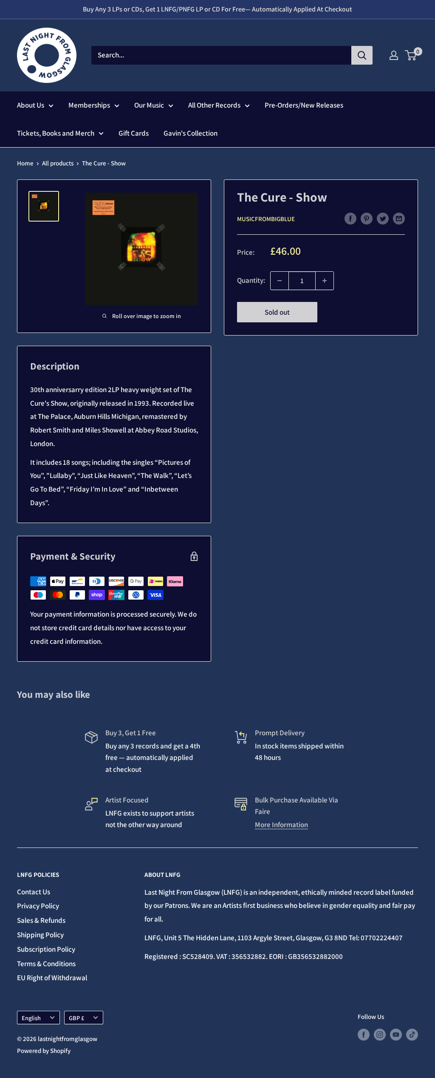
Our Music (149, 105)
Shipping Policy (40, 934)
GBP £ (76, 1018)
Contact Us (33, 891)
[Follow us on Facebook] (364, 1034)
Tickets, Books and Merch (55, 133)
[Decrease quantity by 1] (279, 281)
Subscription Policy (46, 949)
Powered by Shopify (44, 1051)
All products (57, 163)
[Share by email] (399, 218)
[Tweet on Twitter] (383, 218)
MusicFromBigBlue (266, 219)
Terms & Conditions (46, 963)
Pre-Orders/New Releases (304, 105)
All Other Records (214, 105)
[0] (411, 55)
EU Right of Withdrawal (52, 977)
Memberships (89, 105)
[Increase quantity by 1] (324, 281)
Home (25, 163)
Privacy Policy (38, 905)
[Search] (362, 55)
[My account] (394, 55)
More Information (281, 824)
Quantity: (251, 280)
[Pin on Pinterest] (367, 218)
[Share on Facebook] (350, 218)
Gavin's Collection (191, 133)
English (31, 1018)
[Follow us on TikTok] (412, 1034)
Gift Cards (134, 133)
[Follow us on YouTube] (396, 1034)
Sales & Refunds (41, 920)
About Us (30, 105)
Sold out (277, 312)
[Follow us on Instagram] (380, 1034)
